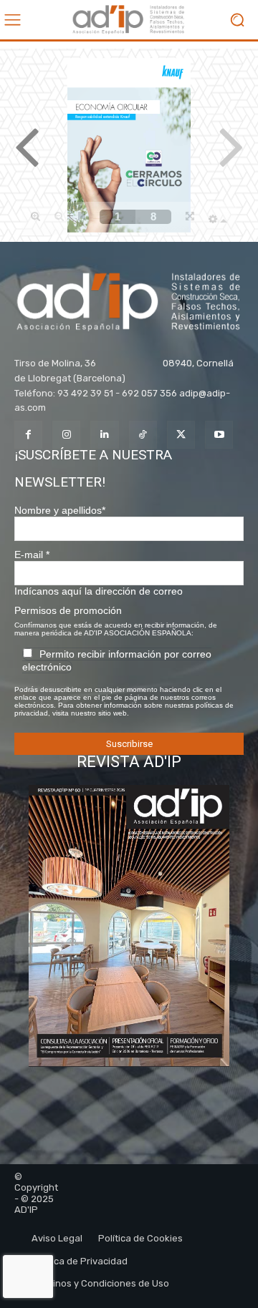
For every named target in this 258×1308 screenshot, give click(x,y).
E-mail (31, 554)
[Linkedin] (104, 435)
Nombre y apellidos (59, 510)
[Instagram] (66, 435)
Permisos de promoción (68, 610)
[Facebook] (28, 435)
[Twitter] (181, 435)
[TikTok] (143, 435)
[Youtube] (219, 435)
